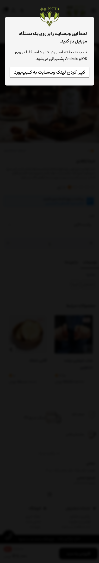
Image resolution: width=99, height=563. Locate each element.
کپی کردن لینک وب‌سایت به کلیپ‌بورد (49, 72)
